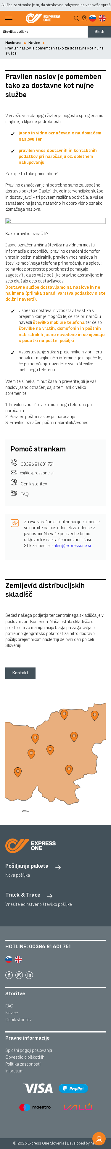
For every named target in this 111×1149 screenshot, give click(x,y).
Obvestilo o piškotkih (24, 1057)
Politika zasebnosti (23, 1064)
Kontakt (20, 673)
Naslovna (13, 43)
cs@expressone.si (37, 473)
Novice (34, 43)
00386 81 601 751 (37, 464)
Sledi (99, 31)
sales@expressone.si (71, 546)
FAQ (24, 494)
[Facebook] (9, 975)
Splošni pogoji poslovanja (28, 1050)
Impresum (14, 1071)
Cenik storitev (33, 484)
